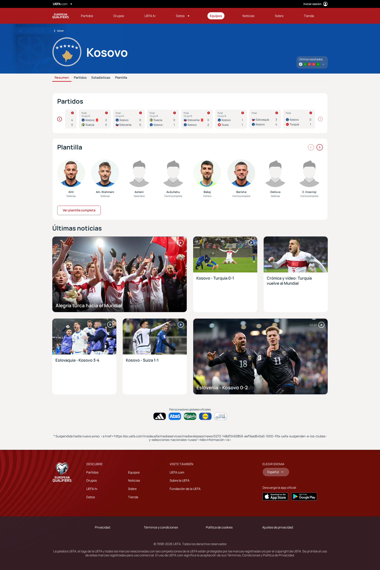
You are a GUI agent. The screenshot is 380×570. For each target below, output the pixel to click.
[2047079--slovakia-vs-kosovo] (265, 119)
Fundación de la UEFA (185, 489)
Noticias (134, 480)
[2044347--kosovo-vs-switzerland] (231, 119)
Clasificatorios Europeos (60, 16)
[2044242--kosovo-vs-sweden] (95, 119)
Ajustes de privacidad (277, 527)
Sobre (132, 489)
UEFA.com (177, 472)
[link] (87, 16)
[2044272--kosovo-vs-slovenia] (129, 119)
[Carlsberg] (190, 416)
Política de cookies (219, 527)
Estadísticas (100, 77)
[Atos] (174, 416)
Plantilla (121, 77)
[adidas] (159, 416)
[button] (182, 16)
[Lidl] (205, 416)
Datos (90, 497)
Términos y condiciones (161, 527)
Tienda (133, 497)
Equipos (134, 472)
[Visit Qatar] (220, 416)
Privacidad (102, 527)
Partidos (80, 77)
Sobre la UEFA (179, 480)
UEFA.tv (91, 489)
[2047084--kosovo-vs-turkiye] (299, 119)
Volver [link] (60, 30)
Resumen (62, 77)
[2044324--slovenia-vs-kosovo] (197, 119)
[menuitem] (92, 16)
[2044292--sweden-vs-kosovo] (163, 119)
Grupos (91, 480)
